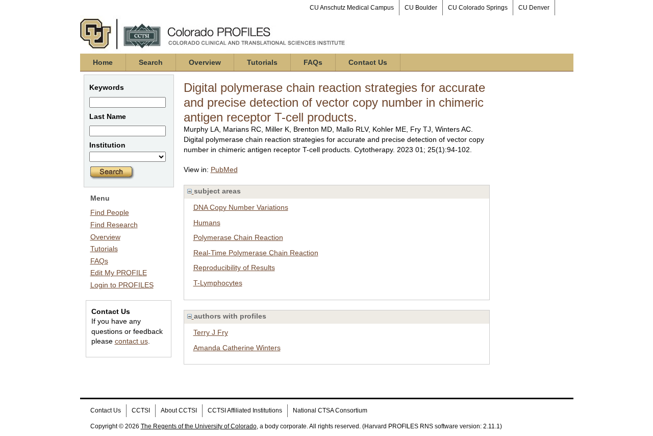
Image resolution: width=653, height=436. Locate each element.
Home (103, 62)
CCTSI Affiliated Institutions (245, 410)
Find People (109, 212)
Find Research (114, 225)
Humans (206, 223)
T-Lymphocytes (217, 283)
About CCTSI (179, 410)
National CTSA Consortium (330, 410)
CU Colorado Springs (478, 7)
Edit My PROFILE (118, 273)
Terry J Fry (210, 332)
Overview (205, 62)
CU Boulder (421, 7)
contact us (131, 341)
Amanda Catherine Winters (237, 348)
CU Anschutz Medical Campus (352, 7)
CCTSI (141, 410)
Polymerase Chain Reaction (238, 237)
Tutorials (262, 62)
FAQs (313, 62)
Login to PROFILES (122, 285)
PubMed (224, 169)
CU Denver (533, 7)
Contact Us (367, 62)
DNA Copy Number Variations (240, 207)
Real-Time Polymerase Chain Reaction (255, 253)
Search (151, 62)
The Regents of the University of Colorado (199, 426)
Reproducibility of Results (234, 267)
